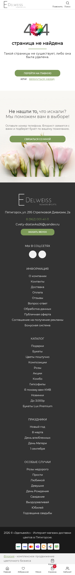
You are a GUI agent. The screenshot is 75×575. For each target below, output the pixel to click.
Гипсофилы (37, 384)
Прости (37, 474)
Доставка (37, 287)
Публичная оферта (37, 314)
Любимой (38, 480)
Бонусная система (37, 325)
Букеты (37, 351)
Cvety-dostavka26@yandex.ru (38, 224)
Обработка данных (37, 309)
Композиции (37, 362)
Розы (37, 368)
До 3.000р (38, 400)
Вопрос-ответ (37, 303)
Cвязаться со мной (37, 139)
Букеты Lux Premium (37, 406)
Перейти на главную (37, 73)
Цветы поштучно (38, 357)
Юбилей (37, 507)
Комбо (37, 378)
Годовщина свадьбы (37, 513)
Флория (9, 556)
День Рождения (37, 491)
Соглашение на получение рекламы (37, 320)
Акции (37, 373)
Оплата (37, 292)
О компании (37, 276)
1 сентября (37, 448)
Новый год (37, 426)
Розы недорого (38, 469)
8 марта (37, 432)
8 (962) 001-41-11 (37, 219)
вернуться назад (41, 79)
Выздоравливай (37, 502)
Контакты (37, 281)
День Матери (37, 443)
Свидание (37, 496)
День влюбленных (37, 437)
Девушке (37, 485)
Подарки (37, 346)
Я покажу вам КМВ (37, 389)
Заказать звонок (37, 232)
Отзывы (37, 298)
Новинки (37, 395)
